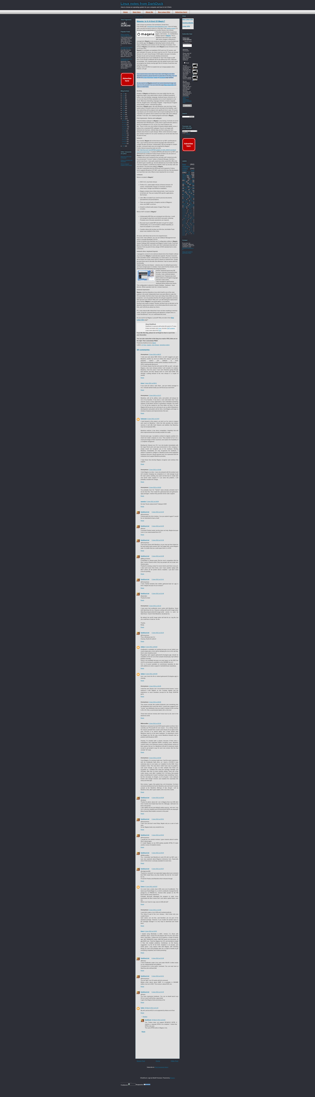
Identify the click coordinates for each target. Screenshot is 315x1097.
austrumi (184, 203)
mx (192, 213)
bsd (188, 192)
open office (188, 188)
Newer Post (141, 1061)
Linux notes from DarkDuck (142, 3)
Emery (143, 886)
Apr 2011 (124, 137)
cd (142, 345)
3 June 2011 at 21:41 (158, 579)
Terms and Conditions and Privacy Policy (187, 252)
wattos (183, 215)
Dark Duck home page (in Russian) (126, 157)
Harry (142, 931)
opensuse (184, 187)
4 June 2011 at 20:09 (155, 702)
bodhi (191, 198)
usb (189, 172)
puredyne (184, 228)
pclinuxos (184, 189)
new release (155, 345)
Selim (142, 1008)
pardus (185, 194)
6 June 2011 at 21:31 (158, 976)
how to (184, 177)
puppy (189, 193)
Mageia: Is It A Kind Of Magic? (151, 21)
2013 (123, 114)
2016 (123, 108)
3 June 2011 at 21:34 (158, 512)
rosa (183, 192)
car (189, 217)
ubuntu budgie (185, 232)
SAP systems (171, 328)
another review (171, 28)
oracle (183, 227)
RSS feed (150, 77)
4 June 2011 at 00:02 (151, 647)
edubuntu (191, 210)
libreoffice (186, 197)
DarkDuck (148, 1020)
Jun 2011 (124, 133)
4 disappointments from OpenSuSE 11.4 (126, 59)
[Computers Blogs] (147, 1084)
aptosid (192, 197)
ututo (189, 233)
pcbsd (187, 227)
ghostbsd (184, 220)
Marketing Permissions (186, 50)
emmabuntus (188, 190)
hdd (186, 180)
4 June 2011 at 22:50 (155, 758)
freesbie (191, 219)
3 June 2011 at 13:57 (153, 418)
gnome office (185, 204)
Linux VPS (186, 26)
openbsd (190, 199)
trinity (190, 208)
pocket (186, 184)
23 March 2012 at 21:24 (151, 1008)
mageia (149, 345)
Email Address (187, 43)
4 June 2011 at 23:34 (158, 853)
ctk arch (191, 209)
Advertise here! (181, 12)
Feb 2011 (124, 141)
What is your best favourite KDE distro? (126, 35)
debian (184, 179)
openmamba (185, 200)
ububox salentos (190, 231)
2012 (123, 116)
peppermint (191, 205)
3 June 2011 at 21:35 (158, 526)
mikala (143, 647)
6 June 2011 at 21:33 (158, 992)
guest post (188, 170)
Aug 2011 (124, 128)
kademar (184, 223)
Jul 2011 (124, 131)
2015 (123, 110)
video (193, 184)
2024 (123, 93)
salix (185, 206)
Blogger (172, 1078)
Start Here (137, 12)
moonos (185, 224)
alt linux (192, 195)
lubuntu (184, 193)
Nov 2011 (124, 122)
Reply (142, 377)
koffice (183, 199)
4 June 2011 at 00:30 (151, 674)
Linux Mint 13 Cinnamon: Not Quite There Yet (127, 48)
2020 (123, 100)
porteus (192, 200)
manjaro (185, 205)
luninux (193, 223)
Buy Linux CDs (188, 19)
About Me (149, 12)
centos (192, 189)
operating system (165, 345)
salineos (190, 228)
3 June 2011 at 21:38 (158, 556)
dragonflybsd (187, 218)
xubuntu (190, 181)
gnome (190, 220)
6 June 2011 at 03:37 (151, 886)
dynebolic (185, 219)
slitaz (183, 208)
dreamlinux (184, 210)
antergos (191, 215)
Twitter (155, 77)
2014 (123, 112)
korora (188, 223)
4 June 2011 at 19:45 (155, 686)
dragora (192, 218)
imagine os (190, 222)
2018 (123, 104)
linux (144, 345)
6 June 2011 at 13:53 (151, 931)
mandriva (192, 187)
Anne (142, 383)
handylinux (184, 222)
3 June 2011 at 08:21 (151, 383)
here (160, 330)
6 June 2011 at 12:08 (155, 910)
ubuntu (184, 175)
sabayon (191, 194)
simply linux (190, 206)
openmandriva (185, 214)
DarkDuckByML (188, 23)
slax (193, 193)
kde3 (191, 192)
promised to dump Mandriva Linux (157, 26)
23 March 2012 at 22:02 (158, 1020)
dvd (190, 175)
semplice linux (185, 229)
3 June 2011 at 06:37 (155, 354)
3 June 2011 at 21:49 (158, 593)
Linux (159, 328)
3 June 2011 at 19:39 (153, 501)
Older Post (174, 1061)
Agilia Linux (188, 202)
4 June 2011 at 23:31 (158, 819)
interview (192, 183)
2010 (123, 146)
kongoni (183, 213)
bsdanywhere (184, 217)
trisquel (183, 231)
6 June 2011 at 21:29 (158, 958)
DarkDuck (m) (145, 512)
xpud (187, 215)
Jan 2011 (124, 143)
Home (125, 12)
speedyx (143, 501)
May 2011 (124, 135)
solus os (191, 214)
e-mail (145, 77)
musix (189, 224)
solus (192, 229)
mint (193, 179)
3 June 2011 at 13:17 (155, 395)
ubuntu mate (185, 195)
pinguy (191, 227)
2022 (123, 95)
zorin (191, 180)
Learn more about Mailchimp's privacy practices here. (187, 99)
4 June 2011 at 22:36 (155, 723)
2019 (123, 102)
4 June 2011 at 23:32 (158, 835)
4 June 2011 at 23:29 (158, 797)
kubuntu (184, 183)
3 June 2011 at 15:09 (155, 469)
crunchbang (184, 209)
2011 (123, 118)
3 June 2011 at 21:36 (158, 540)
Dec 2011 (124, 120)
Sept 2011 (124, 126)
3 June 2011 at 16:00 (155, 487)
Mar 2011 (124, 139)
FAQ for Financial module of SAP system (126, 164)
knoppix (192, 204)
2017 (123, 106)
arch (185, 198)
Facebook (162, 77)
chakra (190, 203)
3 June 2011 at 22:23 (158, 632)
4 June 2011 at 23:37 (158, 868)
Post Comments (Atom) (161, 1067)
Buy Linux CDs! (164, 12)
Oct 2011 (124, 124)
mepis (188, 213)
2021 (123, 98)
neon (193, 224)
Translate (188, 133)
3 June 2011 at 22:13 (155, 606)
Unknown (144, 418)
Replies (145, 1016)
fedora (183, 181)
